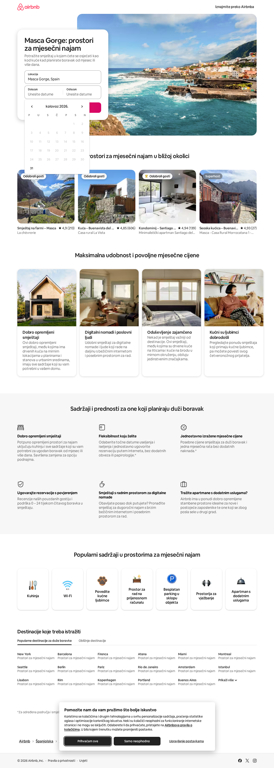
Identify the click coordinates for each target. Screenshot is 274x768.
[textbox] (43, 94)
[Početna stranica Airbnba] (28, 7)
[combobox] (63, 79)
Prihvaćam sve (87, 741)
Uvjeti (83, 761)
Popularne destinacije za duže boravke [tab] (44, 641)
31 (31, 168)
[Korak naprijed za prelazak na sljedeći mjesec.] (82, 106)
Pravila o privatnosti (61, 761)
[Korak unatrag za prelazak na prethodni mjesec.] (32, 106)
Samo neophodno (137, 741)
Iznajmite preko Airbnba (234, 7)
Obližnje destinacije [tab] (92, 641)
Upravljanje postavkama (186, 741)
